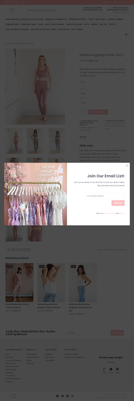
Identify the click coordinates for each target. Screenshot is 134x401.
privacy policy (109, 213)
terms (122, 213)
